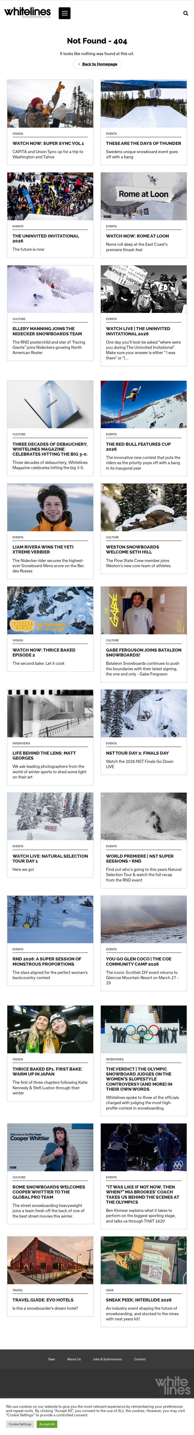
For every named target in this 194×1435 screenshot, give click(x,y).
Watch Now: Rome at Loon (144, 215)
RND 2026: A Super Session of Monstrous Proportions (50, 941)
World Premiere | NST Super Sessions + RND (144, 840)
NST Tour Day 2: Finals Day (144, 732)
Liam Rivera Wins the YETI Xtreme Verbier (50, 531)
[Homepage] (172, 1384)
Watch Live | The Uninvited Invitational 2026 (144, 315)
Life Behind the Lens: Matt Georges (50, 737)
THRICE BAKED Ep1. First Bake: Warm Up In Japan (50, 1053)
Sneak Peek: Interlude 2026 (144, 1281)
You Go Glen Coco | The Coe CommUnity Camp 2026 (144, 943)
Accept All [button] (47, 1424)
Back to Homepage (99, 64)
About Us (74, 1359)
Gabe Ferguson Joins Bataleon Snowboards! (144, 634)
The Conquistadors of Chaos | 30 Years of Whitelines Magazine (50, 428)
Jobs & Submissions (107, 1359)
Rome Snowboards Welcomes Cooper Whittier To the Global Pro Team (50, 1174)
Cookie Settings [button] (20, 1424)
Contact (140, 1359)
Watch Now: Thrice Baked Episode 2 (50, 629)
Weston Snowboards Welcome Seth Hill (144, 529)
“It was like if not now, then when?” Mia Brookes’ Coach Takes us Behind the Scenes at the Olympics (144, 1176)
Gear (51, 1359)
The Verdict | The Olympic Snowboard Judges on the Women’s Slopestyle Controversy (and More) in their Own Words (144, 1061)
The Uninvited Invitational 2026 (50, 215)
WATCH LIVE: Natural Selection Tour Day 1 (50, 835)
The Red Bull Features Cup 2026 (144, 428)
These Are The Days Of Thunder (144, 122)
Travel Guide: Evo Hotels (50, 1276)
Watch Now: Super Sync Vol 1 (50, 122)
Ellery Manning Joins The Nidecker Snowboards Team (50, 313)
